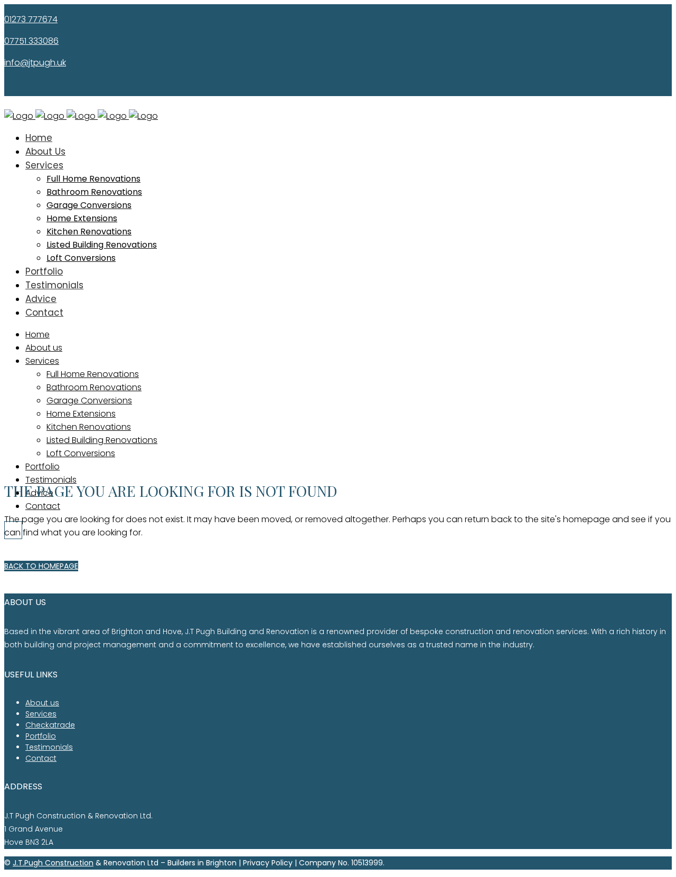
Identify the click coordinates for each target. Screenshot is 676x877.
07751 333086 (31, 41)
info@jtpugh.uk (35, 62)
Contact (41, 758)
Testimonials (49, 747)
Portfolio (40, 736)
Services (41, 714)
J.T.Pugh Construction (53, 862)
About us (42, 702)
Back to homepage (41, 566)
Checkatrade (50, 725)
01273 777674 (31, 19)
